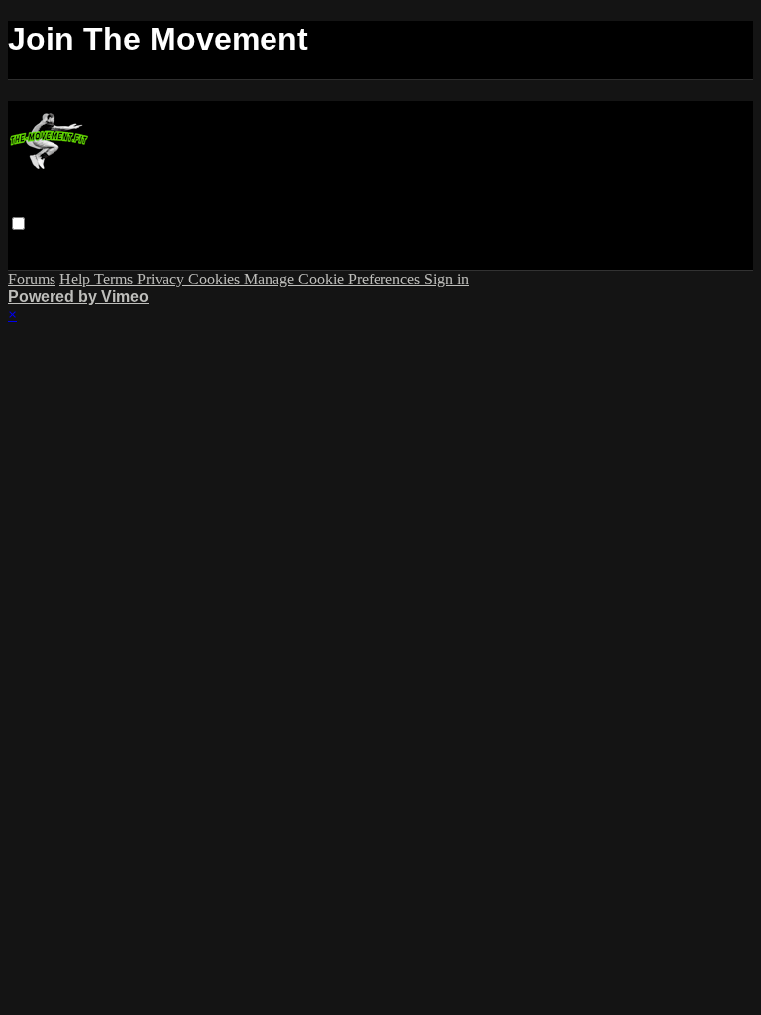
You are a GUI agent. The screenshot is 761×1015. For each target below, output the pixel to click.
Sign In (145, 260)
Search (150, 242)
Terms (115, 279)
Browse (36, 242)
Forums (94, 242)
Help (76, 279)
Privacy (162, 279)
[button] (18, 223)
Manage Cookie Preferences (334, 279)
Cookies (216, 279)
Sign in (315, 242)
